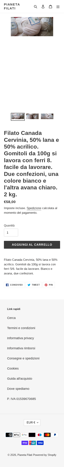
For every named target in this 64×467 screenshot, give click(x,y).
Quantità (9, 225)
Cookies (13, 368)
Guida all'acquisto (19, 378)
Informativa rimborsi (21, 348)
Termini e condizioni (21, 328)
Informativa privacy (20, 338)
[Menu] (58, 6)
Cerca (11, 318)
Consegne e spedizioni (23, 358)
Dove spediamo (18, 388)
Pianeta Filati (12, 6)
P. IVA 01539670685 (21, 399)
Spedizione (34, 208)
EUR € (31, 422)
